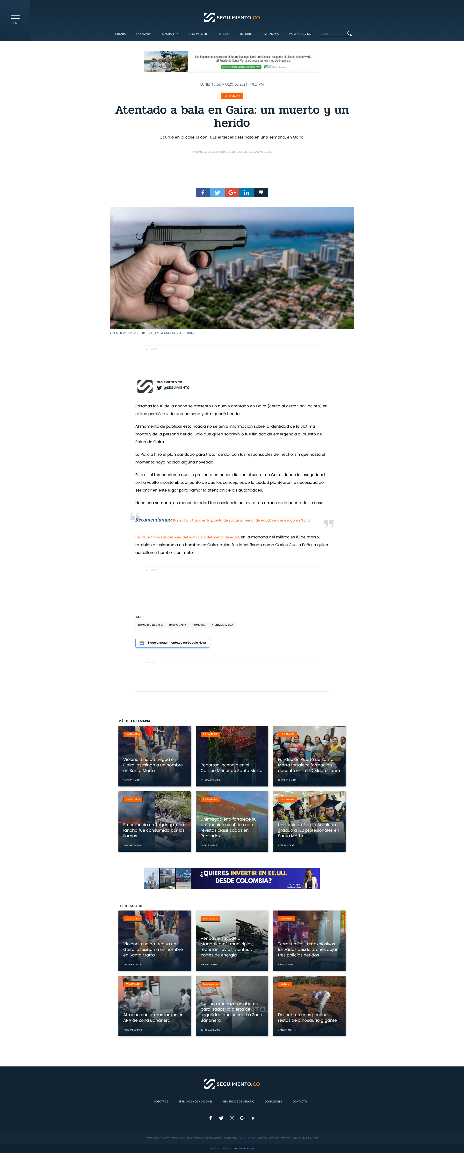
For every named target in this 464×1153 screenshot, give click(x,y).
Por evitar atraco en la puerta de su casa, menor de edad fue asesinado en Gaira (241, 520)
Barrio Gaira (177, 625)
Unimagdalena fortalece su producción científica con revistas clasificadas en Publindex (229, 827)
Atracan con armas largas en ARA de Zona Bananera (153, 1017)
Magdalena (170, 34)
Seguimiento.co (169, 382)
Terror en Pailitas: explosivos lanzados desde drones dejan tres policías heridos (308, 949)
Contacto (300, 1101)
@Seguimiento (176, 387)
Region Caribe (199, 34)
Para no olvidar (300, 34)
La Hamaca (271, 34)
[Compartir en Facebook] (203, 192)
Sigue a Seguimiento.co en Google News (177, 643)
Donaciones (273, 1101)
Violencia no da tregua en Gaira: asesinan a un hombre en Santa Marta (153, 764)
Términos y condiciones (195, 1101)
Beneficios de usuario (238, 1101)
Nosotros (161, 1101)
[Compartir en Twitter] (217, 192)
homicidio (198, 625)
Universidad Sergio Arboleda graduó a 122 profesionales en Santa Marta (308, 830)
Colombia (287, 919)
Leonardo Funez (245, 1148)
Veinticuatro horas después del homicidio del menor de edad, (188, 537)
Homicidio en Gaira (150, 625)
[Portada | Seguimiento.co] (232, 17)
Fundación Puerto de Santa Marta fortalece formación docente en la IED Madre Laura (309, 764)
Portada (120, 34)
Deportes (246, 34)
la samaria (232, 96)
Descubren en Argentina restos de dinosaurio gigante (307, 1017)
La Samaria (143, 34)
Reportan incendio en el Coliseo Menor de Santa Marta (231, 767)
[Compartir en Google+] (232, 192)
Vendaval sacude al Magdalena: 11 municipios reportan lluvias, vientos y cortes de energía (227, 946)
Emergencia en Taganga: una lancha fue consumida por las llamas (154, 830)
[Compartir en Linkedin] (246, 192)
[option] (232, 271)
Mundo (224, 34)
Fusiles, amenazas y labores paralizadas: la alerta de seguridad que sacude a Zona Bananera (231, 1012)
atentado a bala (222, 625)
